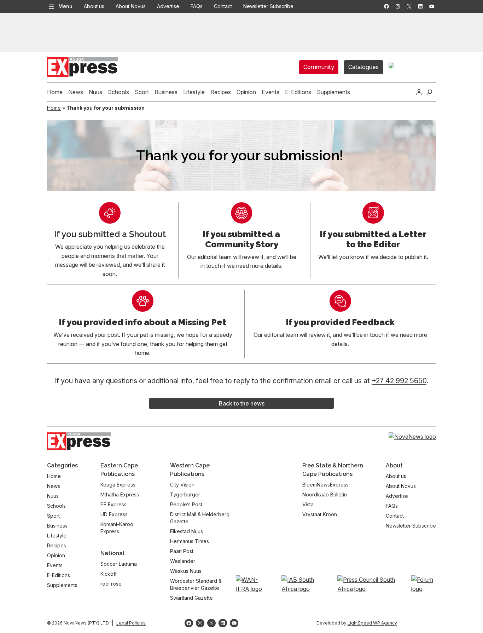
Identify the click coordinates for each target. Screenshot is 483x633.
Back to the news (241, 403)
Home (54, 108)
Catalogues (363, 67)
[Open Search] (429, 92)
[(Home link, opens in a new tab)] (79, 441)
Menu (65, 6)
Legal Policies (131, 623)
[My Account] (419, 92)
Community (318, 67)
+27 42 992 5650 (399, 380)
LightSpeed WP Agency (372, 623)
